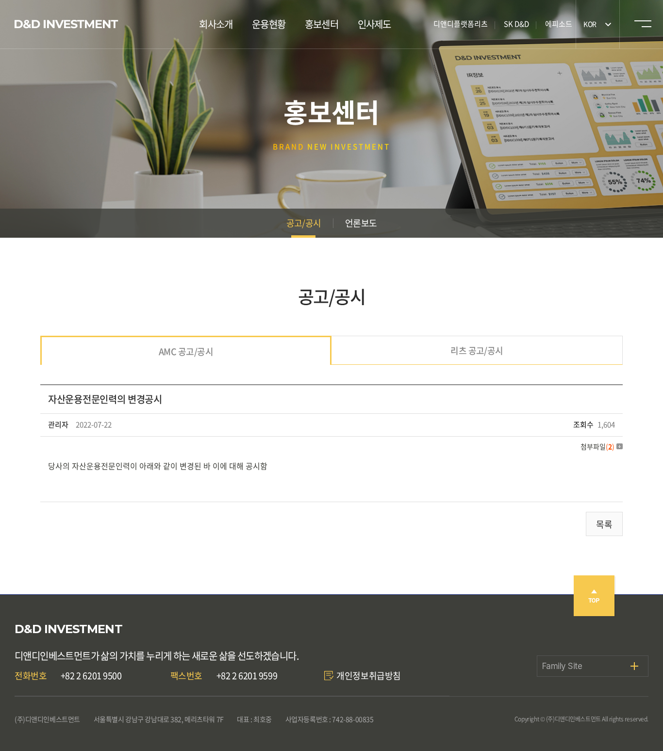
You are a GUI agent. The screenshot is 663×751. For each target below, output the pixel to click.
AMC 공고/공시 (186, 351)
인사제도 (374, 24)
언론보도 (361, 222)
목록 (604, 524)
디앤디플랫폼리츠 (460, 23)
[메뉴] (641, 26)
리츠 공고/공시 (476, 350)
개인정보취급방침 (368, 675)
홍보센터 (321, 24)
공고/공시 (303, 222)
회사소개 (215, 24)
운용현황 (268, 24)
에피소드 (558, 23)
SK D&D (516, 23)
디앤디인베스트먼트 (66, 24)
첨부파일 (597, 446)
